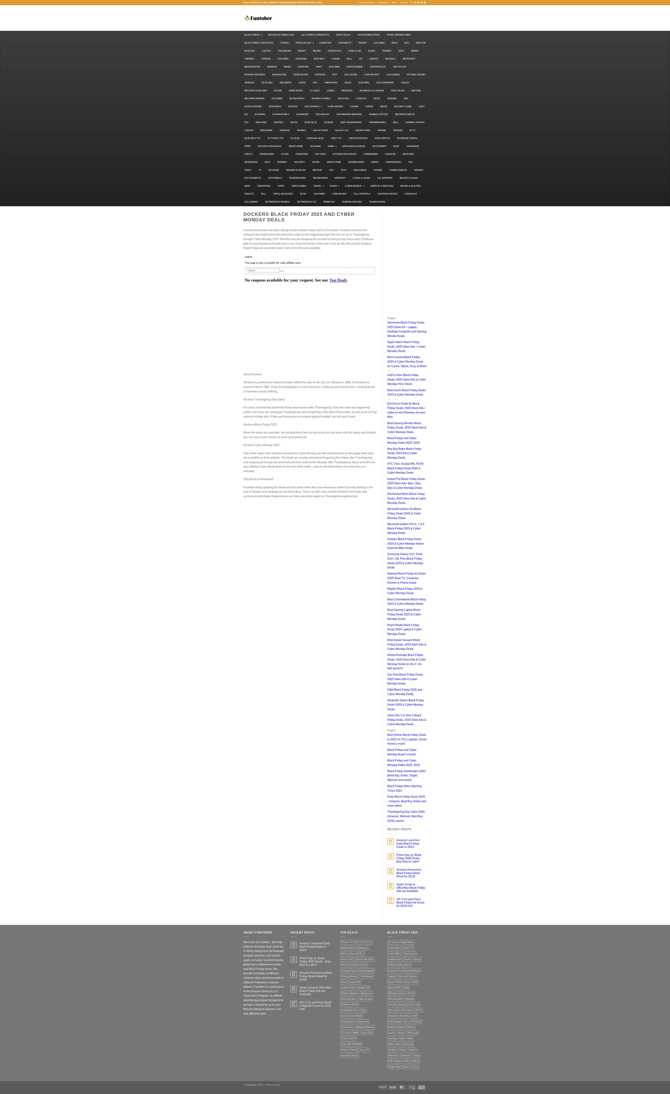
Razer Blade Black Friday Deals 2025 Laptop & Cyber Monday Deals (404, 629)
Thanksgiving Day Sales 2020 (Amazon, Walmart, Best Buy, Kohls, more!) (406, 816)
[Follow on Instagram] (415, 2)
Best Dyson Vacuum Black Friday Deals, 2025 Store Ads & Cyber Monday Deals (406, 644)
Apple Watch (406, 942)
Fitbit (390, 965)
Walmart (392, 1055)
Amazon (392, 1016)
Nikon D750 (394, 987)
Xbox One (393, 1010)
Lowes (391, 1033)
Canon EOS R (348, 1038)
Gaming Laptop (366, 970)
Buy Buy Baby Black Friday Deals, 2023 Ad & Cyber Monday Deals (404, 453)
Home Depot (394, 1021)
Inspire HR (354, 982)
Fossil (364, 965)
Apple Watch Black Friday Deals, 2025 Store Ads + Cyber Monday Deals (406, 346)
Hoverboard (366, 976)
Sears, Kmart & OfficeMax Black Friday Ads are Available (410, 887)
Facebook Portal (349, 1055)
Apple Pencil (347, 948)
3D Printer (407, 1010)
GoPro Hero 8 (404, 965)
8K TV (359, 942)
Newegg (392, 1038)
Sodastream (347, 1021)
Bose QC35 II (356, 953)
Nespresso (366, 993)
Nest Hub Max (348, 999)
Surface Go (347, 1027)
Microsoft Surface (407, 976)
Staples (392, 1050)
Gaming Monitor (349, 976)
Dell (415, 1016)
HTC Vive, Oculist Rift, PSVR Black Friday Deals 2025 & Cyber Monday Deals (405, 468)
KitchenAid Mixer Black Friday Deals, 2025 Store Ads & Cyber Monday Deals (406, 498)
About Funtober (366, 2)
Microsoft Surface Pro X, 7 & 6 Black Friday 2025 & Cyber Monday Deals (405, 528)
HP (405, 1021)
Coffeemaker (394, 959)
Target (402, 1050)
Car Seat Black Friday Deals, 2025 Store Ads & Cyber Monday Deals (405, 679)
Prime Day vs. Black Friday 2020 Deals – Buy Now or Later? (409, 858)
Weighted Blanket (365, 1027)
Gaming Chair (348, 970)
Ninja (405, 987)
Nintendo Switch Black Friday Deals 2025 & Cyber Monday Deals (405, 705)
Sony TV (364, 1050)
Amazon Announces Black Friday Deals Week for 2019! (408, 873)
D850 (355, 1033)
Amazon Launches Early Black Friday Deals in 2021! (408, 843)
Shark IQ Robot (349, 1050)
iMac (343, 982)
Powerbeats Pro (349, 1010)
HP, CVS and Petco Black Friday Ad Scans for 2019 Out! (410, 902)
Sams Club (394, 1044)
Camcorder (393, 948)
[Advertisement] (363, 17)
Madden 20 (363, 987)
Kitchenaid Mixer (411, 970)
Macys (401, 1033)
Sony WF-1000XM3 (351, 1044)
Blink (343, 953)
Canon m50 (347, 959)
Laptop (391, 976)
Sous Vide (414, 1004)
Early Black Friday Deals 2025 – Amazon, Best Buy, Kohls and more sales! (406, 801)
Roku (363, 1010)
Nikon (416, 1061)
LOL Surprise (395, 1061)
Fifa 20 (344, 965)
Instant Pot (394, 970)
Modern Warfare (349, 993)
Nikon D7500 (394, 982)
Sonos (415, 1067)
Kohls (391, 1027)
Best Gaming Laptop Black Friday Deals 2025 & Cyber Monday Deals (404, 614)
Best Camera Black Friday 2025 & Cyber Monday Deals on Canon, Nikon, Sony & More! (406, 361)
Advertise (383, 2)
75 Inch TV (346, 942)
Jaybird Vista (348, 987)
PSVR (411, 993)
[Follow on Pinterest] (425, 2)
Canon (416, 1055)
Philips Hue (394, 1067)
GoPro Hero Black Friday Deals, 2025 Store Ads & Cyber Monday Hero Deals (406, 379)
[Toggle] (389, 371)
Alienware (362, 948)
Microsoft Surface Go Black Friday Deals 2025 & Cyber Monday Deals (404, 513)
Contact (404, 2)
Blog (394, 2)
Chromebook (409, 953)
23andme (404, 1055)
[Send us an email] (421, 2)
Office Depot (406, 1038)
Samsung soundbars (351, 1016)
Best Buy (405, 1016)
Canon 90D (394, 953)
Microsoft (413, 1033)
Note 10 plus (365, 999)
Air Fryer (392, 942)
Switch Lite (362, 1021)
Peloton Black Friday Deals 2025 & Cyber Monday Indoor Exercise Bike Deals (405, 543)
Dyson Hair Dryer (364, 959)
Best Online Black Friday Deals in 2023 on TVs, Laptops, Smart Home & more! (406, 739)
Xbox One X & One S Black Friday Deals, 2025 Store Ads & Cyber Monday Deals (406, 720)
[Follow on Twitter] (418, 2)
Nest (407, 1061)
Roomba (409, 999)
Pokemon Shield (349, 1004)
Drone (408, 959)
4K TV (418, 1010)
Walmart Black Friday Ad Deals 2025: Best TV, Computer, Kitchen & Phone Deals (406, 578)
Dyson (417, 959)
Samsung (407, 1044)
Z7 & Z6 (345, 1033)
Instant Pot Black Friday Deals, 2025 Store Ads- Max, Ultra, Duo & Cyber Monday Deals (406, 483)
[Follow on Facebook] (412, 2)
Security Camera (396, 1004)
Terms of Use (272, 1084)
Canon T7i (408, 948)
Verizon (412, 1050)
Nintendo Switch (396, 993)
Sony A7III (366, 1033)
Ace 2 (368, 942)
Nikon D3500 (411, 982)
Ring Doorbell (395, 999)
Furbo (354, 965)
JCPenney (416, 1021)
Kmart (400, 1027)
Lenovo (410, 1027)
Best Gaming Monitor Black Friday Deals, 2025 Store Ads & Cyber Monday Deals (406, 428)
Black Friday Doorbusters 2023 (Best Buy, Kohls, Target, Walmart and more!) (406, 775)
